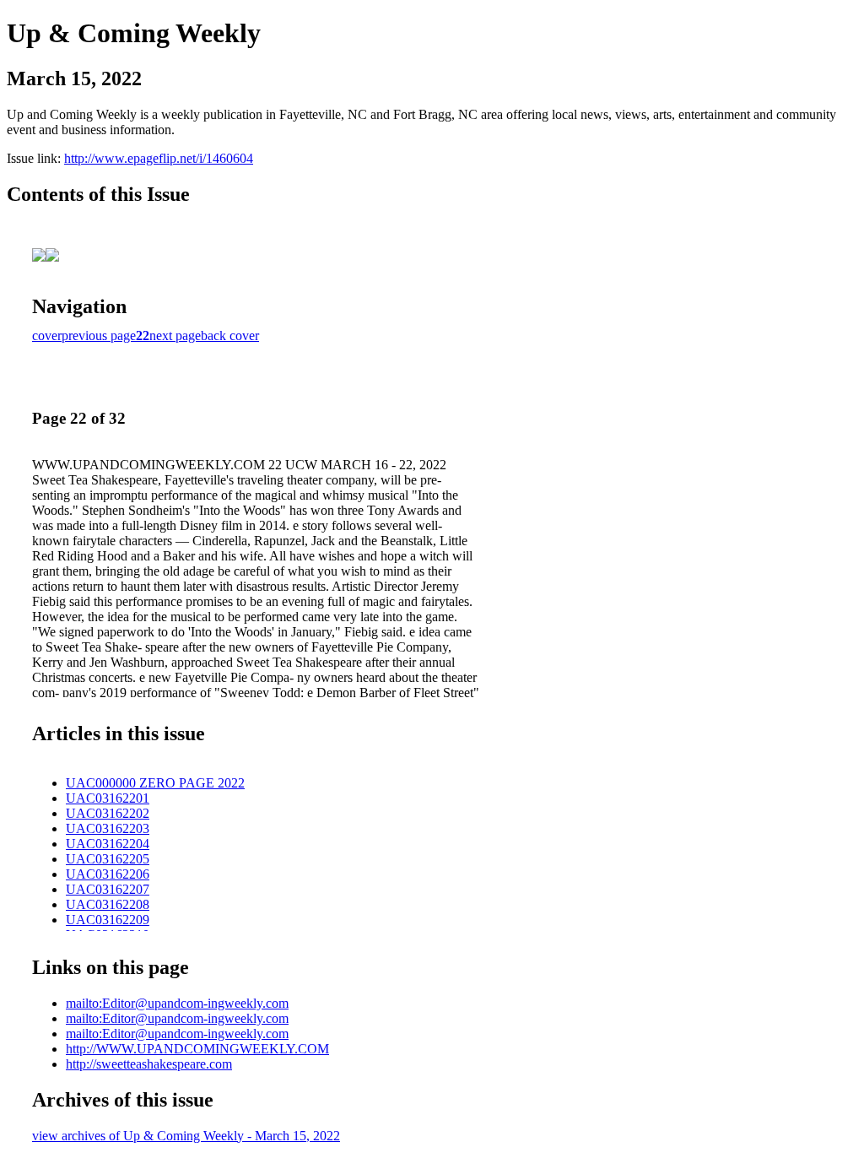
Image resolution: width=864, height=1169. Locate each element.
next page (175, 335)
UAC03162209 (107, 919)
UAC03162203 (107, 828)
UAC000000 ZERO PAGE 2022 (155, 783)
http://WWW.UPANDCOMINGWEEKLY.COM (197, 1049)
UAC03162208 (107, 904)
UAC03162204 (107, 843)
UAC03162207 (107, 889)
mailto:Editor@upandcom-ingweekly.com (177, 1003)
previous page (99, 335)
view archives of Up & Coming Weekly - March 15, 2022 (186, 1135)
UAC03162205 (107, 859)
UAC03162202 (107, 813)
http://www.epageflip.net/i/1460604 (158, 158)
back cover (230, 335)
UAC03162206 (107, 874)
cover (47, 335)
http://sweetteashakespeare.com (149, 1064)
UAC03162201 (107, 798)
